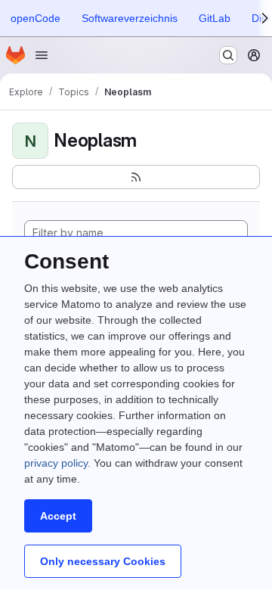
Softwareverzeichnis (130, 18)
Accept (58, 516)
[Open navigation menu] (41, 55)
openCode (35, 18)
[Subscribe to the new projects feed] (136, 177)
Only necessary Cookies (102, 561)
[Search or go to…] (228, 55)
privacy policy (56, 463)
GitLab (214, 18)
